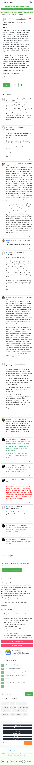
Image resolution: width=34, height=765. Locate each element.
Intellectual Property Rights (19, 711)
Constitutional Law (21, 704)
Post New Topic (17, 736)
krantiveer (8, 419)
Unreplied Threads (17, 645)
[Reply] (29, 123)
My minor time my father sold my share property (17, 635)
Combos (19, 6)
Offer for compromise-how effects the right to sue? (18, 620)
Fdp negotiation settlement (9, 589)
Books (25, 6)
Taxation (13, 714)
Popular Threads (17, 733)
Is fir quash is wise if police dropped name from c (16, 591)
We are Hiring (8, 749)
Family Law (13, 707)
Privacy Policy (13, 750)
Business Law (5, 704)
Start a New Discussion (17, 641)
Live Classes (11, 6)
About (2, 749)
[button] (30, 20)
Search (29, 694)
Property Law (5, 714)
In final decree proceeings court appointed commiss (16, 585)
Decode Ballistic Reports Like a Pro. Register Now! (17, 12)
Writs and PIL (6, 9)
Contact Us (20, 750)
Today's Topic (17, 731)
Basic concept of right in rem (12, 622)
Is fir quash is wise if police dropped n (15, 682)
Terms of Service (22, 749)
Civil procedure (6, 600)
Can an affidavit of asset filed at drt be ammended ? (18, 618)
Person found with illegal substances (12, 595)
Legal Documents (6, 711)
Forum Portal (17, 728)
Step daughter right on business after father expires (18, 637)
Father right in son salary (11, 626)
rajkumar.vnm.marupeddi (11, 163)
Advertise (15, 749)
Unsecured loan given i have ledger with (16, 672)
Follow (15, 85)
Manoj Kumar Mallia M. (11, 240)
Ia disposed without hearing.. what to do (13, 598)
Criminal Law (5, 707)
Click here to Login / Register (12, 570)
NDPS (13, 9)
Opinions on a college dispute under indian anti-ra (16, 593)
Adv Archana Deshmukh (11, 99)
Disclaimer (29, 749)
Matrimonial (21, 9)
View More (3, 605)
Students (19, 714)
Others (25, 714)
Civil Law (13, 704)
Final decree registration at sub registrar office (15, 602)
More (29, 9)
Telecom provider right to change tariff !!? (15, 624)
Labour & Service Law (23, 707)
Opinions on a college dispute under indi (16, 679)
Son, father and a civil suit (11, 633)
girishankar (8, 439)
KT (8, 19)
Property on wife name (8, 583)
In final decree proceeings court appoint (16, 675)
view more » (29, 690)
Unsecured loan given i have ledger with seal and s (16, 587)
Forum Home (17, 725)
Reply (6, 85)
